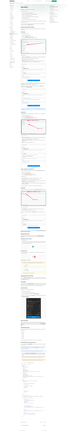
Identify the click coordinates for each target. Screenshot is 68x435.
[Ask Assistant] (45, 362)
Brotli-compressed (30, 283)
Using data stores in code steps (53, 16)
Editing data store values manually (54, 14)
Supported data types (52, 21)
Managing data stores (52, 13)
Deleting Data (51, 12)
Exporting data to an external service (54, 22)
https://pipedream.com (26, 296)
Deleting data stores (52, 15)
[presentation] (33, 390)
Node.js (29, 24)
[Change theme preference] (57, 1)
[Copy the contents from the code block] (44, 362)
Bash (24, 279)
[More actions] (45, 7)
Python (32, 24)
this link (36, 347)
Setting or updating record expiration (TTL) (54, 10)
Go (25, 279)
